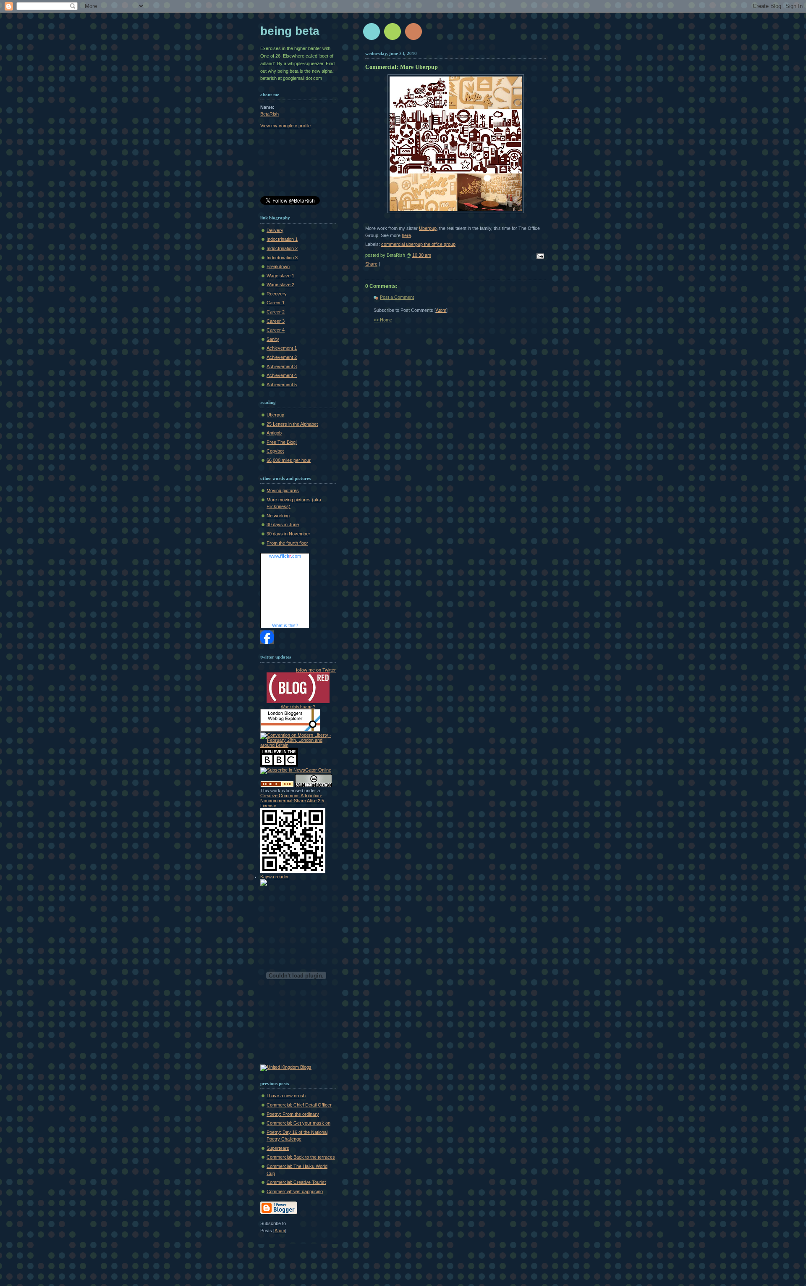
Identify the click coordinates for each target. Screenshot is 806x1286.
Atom (441, 310)
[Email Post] (539, 256)
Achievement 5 (282, 384)
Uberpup (428, 228)
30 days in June (283, 524)
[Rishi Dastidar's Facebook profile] (267, 642)
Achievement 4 (282, 375)
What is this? (285, 625)
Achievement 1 (282, 347)
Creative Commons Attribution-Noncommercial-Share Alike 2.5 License (292, 800)
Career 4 (276, 329)
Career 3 (276, 321)
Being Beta (289, 30)
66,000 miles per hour (289, 460)
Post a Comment (397, 297)
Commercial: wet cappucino (295, 1191)
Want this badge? (298, 706)
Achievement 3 (282, 366)
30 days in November (288, 533)
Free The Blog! (282, 442)
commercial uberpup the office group (418, 244)
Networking (278, 515)
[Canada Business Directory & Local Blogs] (277, 785)
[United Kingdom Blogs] (285, 1067)
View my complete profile (285, 125)
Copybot (275, 450)
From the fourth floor (287, 542)
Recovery (277, 293)
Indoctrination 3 (282, 257)
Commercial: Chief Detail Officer (299, 1104)
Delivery (275, 230)
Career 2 (276, 311)
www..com (285, 556)
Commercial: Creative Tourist (296, 1182)
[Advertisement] (298, 163)
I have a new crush (286, 1095)
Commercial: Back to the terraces (301, 1157)
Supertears (278, 1148)
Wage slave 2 (280, 284)
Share (371, 263)
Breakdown (278, 266)
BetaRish (269, 113)
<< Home (383, 319)
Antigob (274, 432)
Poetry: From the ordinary (293, 1114)
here (406, 235)
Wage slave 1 (280, 275)
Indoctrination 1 (282, 239)
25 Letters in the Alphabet (292, 424)
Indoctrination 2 (282, 248)
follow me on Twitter (316, 669)
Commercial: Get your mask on (298, 1122)
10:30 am (421, 255)
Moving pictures (283, 490)
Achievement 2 (282, 357)
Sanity (273, 339)
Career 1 (276, 302)
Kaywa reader (274, 876)
